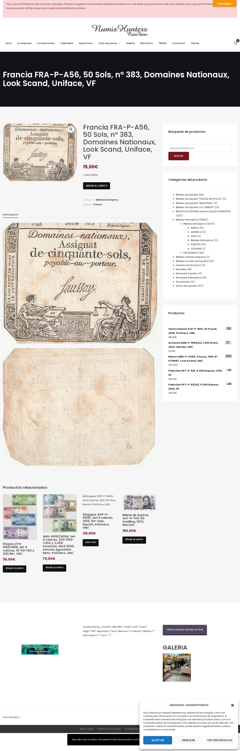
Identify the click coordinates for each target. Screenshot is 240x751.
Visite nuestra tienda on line (185, 629)
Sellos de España (186, 286)
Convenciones (46, 43)
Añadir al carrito (96, 185)
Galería (130, 43)
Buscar (178, 155)
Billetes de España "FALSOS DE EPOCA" (199, 199)
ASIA (193, 236)
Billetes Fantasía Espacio (191, 257)
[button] (232, 705)
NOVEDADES (190, 253)
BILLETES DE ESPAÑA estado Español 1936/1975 (203, 211)
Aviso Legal (86, 729)
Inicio (9, 43)
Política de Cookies (109, 729)
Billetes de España (187, 194)
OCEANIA (196, 248)
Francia (98, 204)
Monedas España (186, 273)
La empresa (25, 43)
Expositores (86, 43)
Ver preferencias (219, 740)
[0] (235, 43)
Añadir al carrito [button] (15, 568)
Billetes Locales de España (192, 261)
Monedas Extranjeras (189, 277)
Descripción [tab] (10, 214)
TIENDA (162, 43)
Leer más (90, 542)
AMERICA (196, 232)
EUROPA (196, 244)
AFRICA (195, 228)
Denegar (188, 740)
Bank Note (146, 43)
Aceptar (158, 740)
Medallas (181, 269)
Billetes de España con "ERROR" (195, 207)
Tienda (195, 43)
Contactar (178, 43)
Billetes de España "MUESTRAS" (194, 203)
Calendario (67, 43)
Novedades (183, 281)
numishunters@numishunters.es (102, 643)
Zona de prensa (107, 43)
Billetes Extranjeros (107, 199)
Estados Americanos (188, 265)
